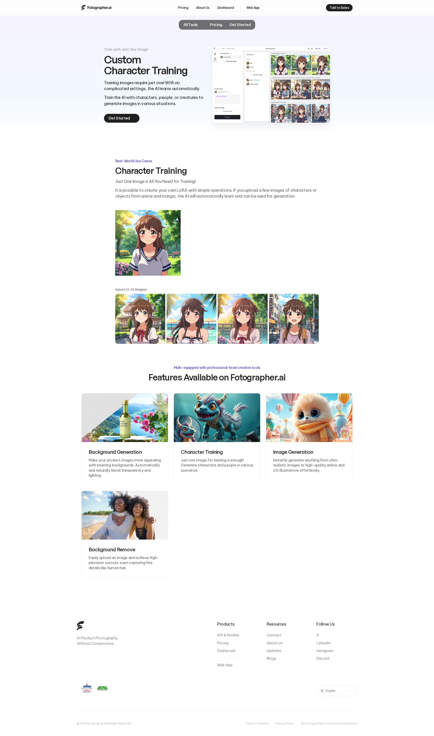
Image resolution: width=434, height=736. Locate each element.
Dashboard (226, 650)
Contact (274, 635)
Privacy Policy (285, 723)
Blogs (271, 658)
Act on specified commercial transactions (329, 723)
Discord (322, 658)
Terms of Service (257, 723)
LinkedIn (323, 643)
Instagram (324, 650)
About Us (274, 643)
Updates (274, 650)
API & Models (228, 635)
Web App (225, 665)
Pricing (223, 643)
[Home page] (96, 8)
